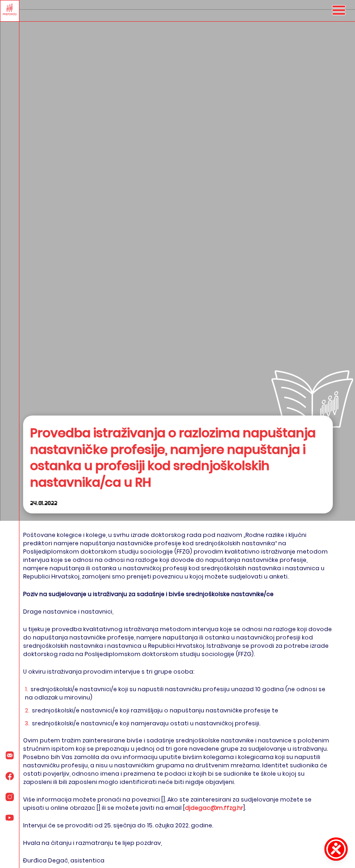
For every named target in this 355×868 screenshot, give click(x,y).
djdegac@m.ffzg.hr (214, 808)
